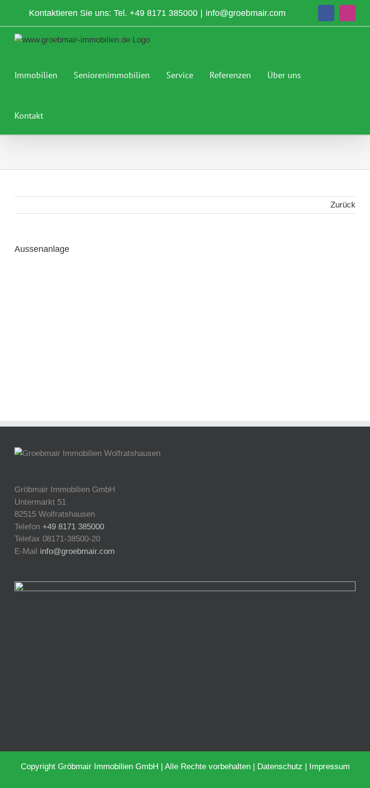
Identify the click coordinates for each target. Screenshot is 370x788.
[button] (63, 114)
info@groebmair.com (246, 13)
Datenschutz (280, 766)
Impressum (329, 766)
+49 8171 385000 (164, 13)
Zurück (343, 204)
